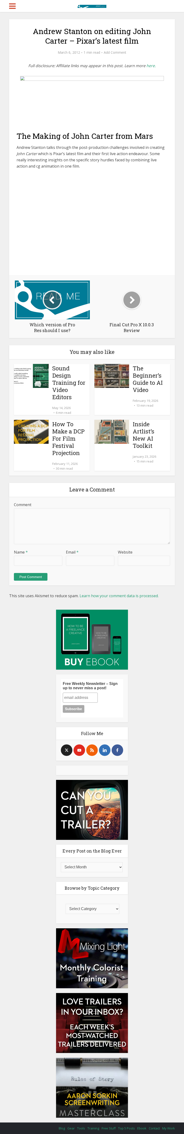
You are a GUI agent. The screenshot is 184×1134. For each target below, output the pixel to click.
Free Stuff (109, 1128)
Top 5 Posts (126, 1128)
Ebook (141, 1128)
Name (21, 552)
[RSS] (92, 750)
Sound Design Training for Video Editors (68, 382)
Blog (62, 1128)
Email (72, 552)
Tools (81, 1128)
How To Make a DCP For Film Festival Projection (68, 438)
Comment (22, 504)
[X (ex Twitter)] (66, 750)
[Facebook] (117, 750)
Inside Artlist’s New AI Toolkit (143, 435)
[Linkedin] (104, 750)
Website (125, 552)
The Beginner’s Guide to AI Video (148, 379)
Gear (71, 1128)
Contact (154, 1128)
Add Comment (115, 52)
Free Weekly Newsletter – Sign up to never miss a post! (90, 686)
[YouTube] (79, 750)
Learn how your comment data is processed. (119, 595)
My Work (168, 1128)
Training (93, 1128)
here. (151, 65)
